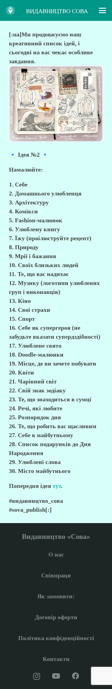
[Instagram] (36, 676)
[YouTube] (56, 675)
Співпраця (56, 575)
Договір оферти (56, 617)
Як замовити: (56, 596)
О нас (56, 554)
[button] (102, 10)
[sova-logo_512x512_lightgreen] (10, 10)
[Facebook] (75, 675)
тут (57, 486)
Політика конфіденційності (56, 638)
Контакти (56, 659)
